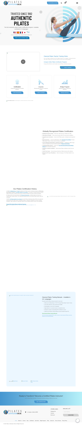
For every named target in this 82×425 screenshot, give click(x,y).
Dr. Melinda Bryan (13, 191)
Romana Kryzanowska (25, 195)
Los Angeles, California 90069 (32, 412)
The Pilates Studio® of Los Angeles (21, 192)
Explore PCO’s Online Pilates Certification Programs (16, 204)
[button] (52, 3)
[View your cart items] (65, 3)
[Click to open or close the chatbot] (77, 420)
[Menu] (77, 3)
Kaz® (19, 191)
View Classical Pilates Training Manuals (49, 313)
